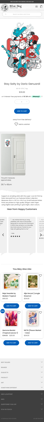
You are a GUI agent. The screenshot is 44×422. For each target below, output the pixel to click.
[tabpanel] (22, 49)
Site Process (38, 418)
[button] (16, 124)
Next (41, 233)
